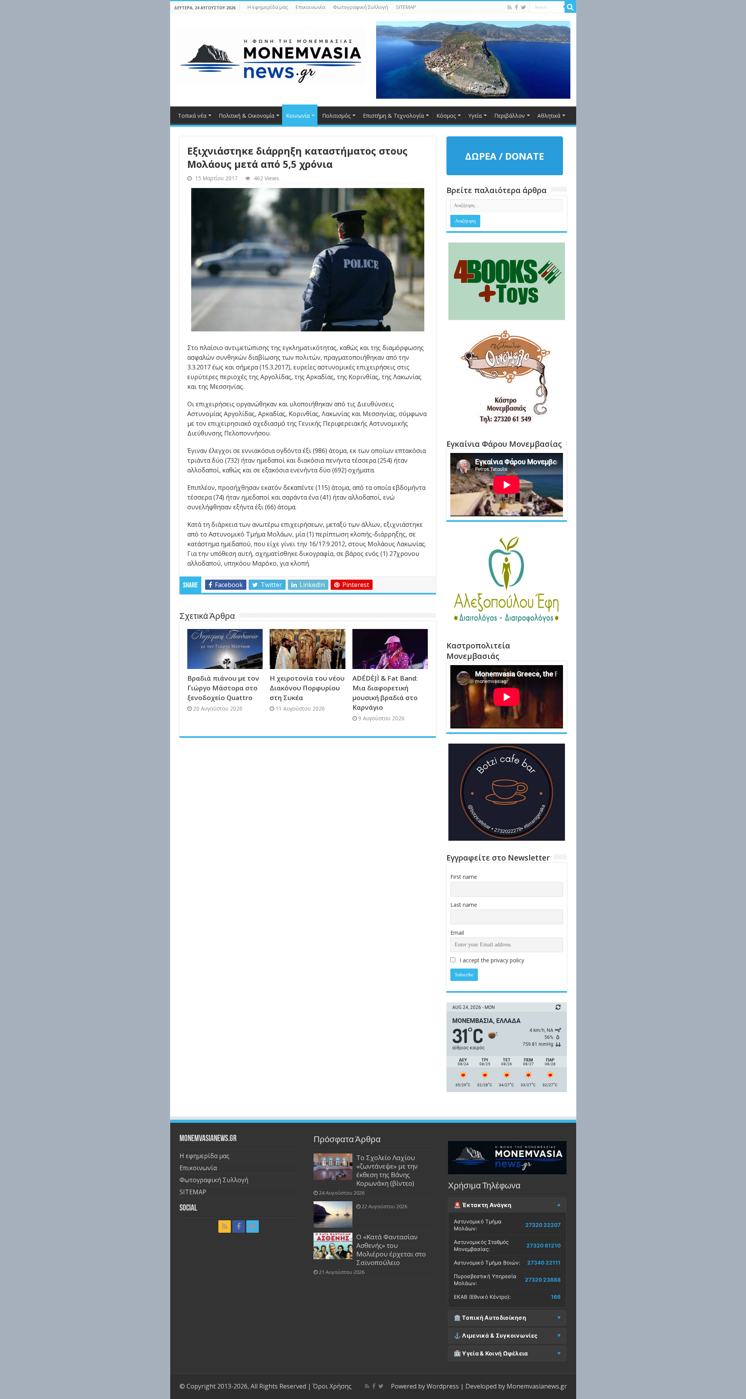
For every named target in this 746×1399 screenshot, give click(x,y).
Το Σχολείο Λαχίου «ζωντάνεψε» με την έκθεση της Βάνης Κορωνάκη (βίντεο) (387, 1170)
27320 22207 (543, 1225)
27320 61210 (543, 1245)
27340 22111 (544, 1263)
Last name (463, 904)
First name (463, 876)
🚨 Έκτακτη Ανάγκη (483, 1205)
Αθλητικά (548, 115)
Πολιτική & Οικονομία (246, 115)
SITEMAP (406, 6)
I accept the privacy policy (491, 960)
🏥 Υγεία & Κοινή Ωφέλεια (491, 1353)
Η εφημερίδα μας (268, 6)
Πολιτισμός (336, 115)
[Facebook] (516, 7)
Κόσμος (446, 115)
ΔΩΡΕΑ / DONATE (504, 156)
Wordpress (443, 1386)
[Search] (570, 7)
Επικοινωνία (310, 6)
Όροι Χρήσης (332, 1386)
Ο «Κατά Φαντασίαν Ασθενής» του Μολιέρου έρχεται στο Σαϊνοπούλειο (391, 1249)
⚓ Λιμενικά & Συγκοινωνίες (496, 1335)
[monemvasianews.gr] (271, 54)
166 (556, 1297)
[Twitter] (523, 7)
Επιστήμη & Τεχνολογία (393, 115)
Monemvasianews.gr (537, 1386)
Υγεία (475, 115)
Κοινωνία (298, 115)
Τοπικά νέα (192, 115)
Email (457, 932)
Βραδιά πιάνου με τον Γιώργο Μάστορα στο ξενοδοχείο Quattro (223, 688)
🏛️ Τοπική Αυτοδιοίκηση (490, 1317)
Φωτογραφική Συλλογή (360, 6)
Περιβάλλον (509, 115)
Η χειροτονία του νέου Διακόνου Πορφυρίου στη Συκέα (307, 688)
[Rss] (509, 7)
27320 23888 (543, 1280)
